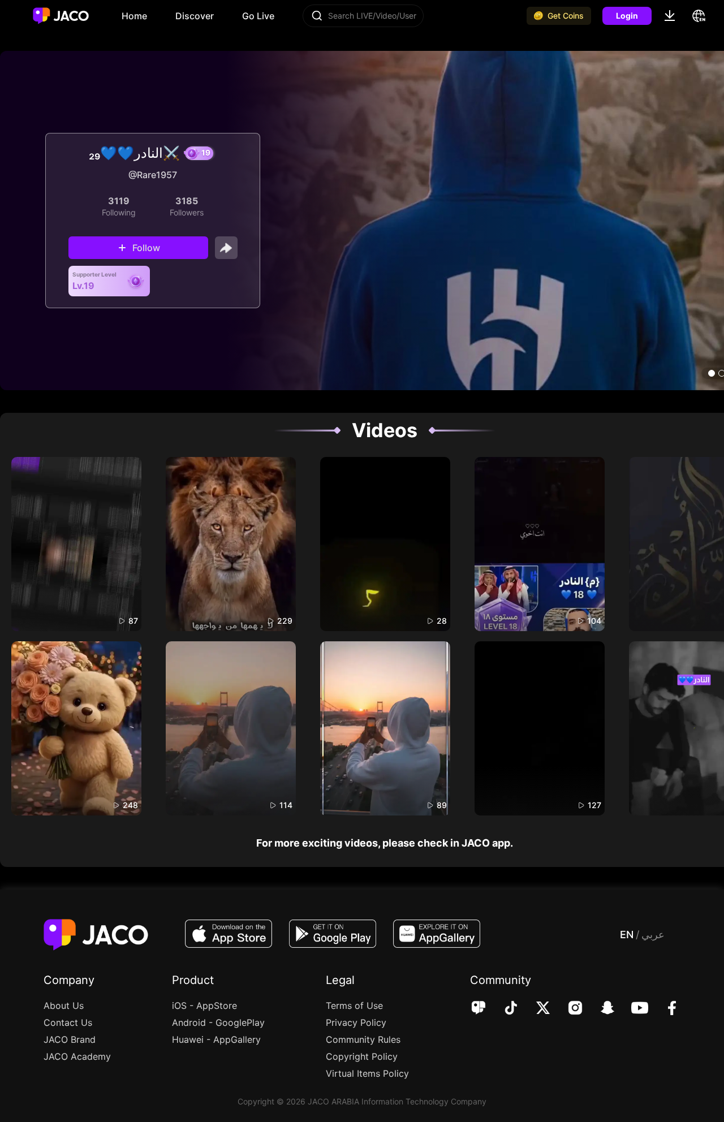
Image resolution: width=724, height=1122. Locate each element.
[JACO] (478, 1009)
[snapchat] (600, 1009)
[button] (711, 373)
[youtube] (632, 1009)
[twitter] (535, 1009)
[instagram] (567, 1009)
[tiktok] (503, 1009)
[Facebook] (664, 1009)
